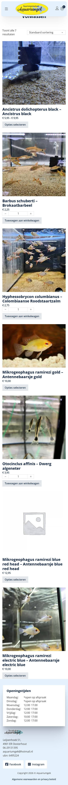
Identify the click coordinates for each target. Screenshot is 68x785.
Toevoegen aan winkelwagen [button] (22, 220)
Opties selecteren (15, 124)
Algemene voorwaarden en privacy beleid (34, 779)
